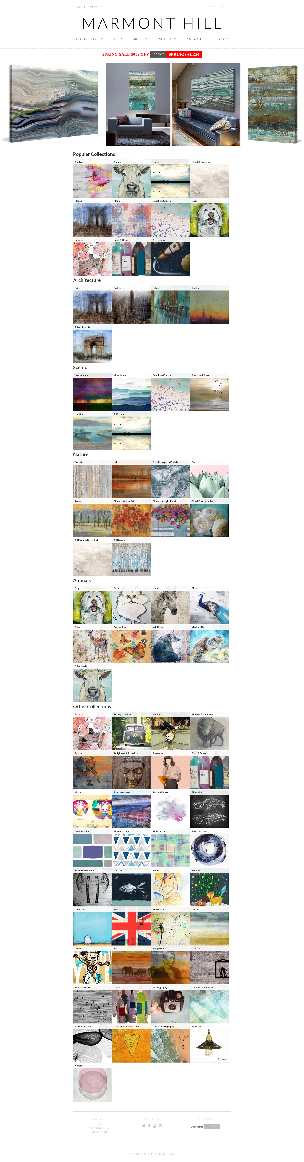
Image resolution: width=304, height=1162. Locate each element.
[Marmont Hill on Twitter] (143, 1125)
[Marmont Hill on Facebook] (149, 1125)
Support (94, 6)
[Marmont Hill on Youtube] (154, 1125)
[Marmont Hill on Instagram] (160, 1125)
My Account (99, 1132)
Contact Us (99, 1119)
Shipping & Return (99, 1128)
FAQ (99, 1123)
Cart (213, 6)
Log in (223, 6)
